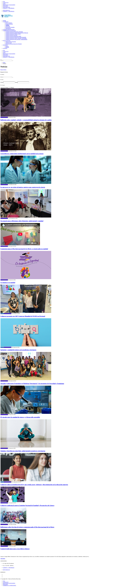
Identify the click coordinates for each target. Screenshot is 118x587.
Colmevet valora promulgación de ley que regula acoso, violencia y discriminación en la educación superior (34, 484)
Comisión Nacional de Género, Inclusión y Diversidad (15, 38)
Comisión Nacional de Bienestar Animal (13, 36)
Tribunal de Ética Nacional (10, 41)
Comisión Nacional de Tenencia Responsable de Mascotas (16, 32)
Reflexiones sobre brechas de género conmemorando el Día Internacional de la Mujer (27, 527)
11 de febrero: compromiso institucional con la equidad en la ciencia (21, 153)
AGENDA (5, 48)
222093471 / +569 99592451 (8, 8)
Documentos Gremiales (10, 27)
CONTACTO (5, 2)
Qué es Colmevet (8, 22)
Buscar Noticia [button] (3, 69)
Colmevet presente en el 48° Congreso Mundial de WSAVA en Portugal (22, 316)
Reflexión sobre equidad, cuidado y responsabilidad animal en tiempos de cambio (26, 120)
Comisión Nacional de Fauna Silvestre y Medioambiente (16, 39)
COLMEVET (5, 21)
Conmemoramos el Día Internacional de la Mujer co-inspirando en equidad (24, 249)
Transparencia (8, 28)
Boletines (7, 47)
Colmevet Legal (8, 42)
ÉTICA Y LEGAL (6, 40)
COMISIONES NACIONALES (9, 30)
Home (4, 62)
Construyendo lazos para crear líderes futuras (15, 549)
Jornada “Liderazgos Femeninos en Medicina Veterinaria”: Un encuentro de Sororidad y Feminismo (32, 383)
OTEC (4, 3)
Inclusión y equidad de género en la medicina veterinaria (18, 350)
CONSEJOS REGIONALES (9, 29)
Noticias (7, 46)
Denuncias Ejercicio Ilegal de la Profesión (13, 43)
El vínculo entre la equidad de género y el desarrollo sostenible (20, 417)
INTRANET (5, 5)
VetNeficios (7, 26)
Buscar (12, 87)
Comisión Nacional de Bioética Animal (13, 33)
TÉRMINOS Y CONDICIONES (9, 585)
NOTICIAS (5, 45)
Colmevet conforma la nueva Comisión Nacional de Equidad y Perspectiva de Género (27, 505)
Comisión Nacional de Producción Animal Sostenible (15, 37)
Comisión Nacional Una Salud (11, 35)
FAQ (4, 1)
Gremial (2, 313)
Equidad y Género (4, 117)
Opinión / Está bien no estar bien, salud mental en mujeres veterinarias (22, 451)
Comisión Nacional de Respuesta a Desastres (14, 31)
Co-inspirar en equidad (7, 282)
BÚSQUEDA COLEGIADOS (9, 4)
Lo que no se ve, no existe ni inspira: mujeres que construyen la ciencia (22, 187)
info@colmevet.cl (6, 7)
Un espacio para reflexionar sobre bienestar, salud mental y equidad (21, 221)
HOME (4, 20)
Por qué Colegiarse (9, 23)
